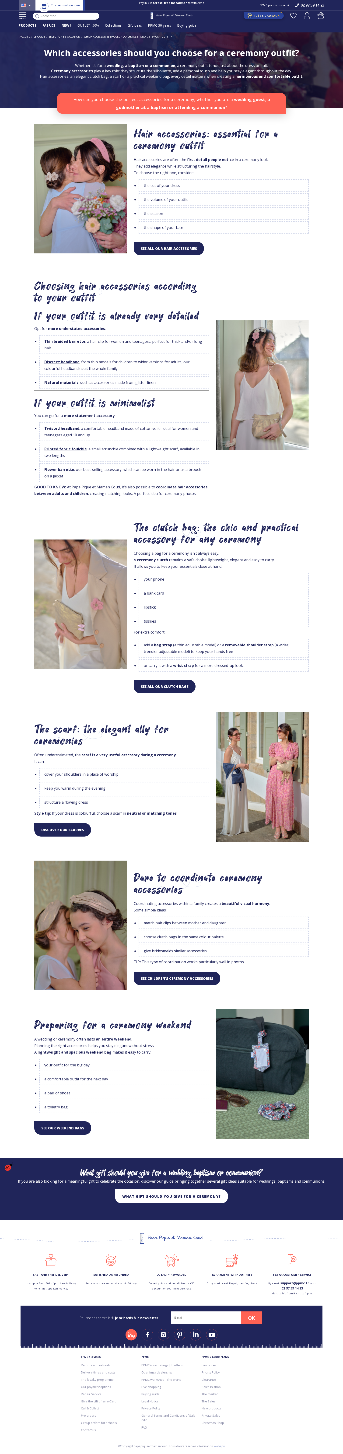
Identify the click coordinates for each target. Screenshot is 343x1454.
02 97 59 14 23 (292, 1288)
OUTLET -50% (88, 25)
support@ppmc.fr (294, 1283)
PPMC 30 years (159, 25)
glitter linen (145, 382)
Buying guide (186, 25)
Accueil (25, 36)
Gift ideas (135, 25)
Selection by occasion (64, 36)
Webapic (219, 1446)
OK (251, 1318)
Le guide (39, 36)
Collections (113, 25)
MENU (22, 18)
